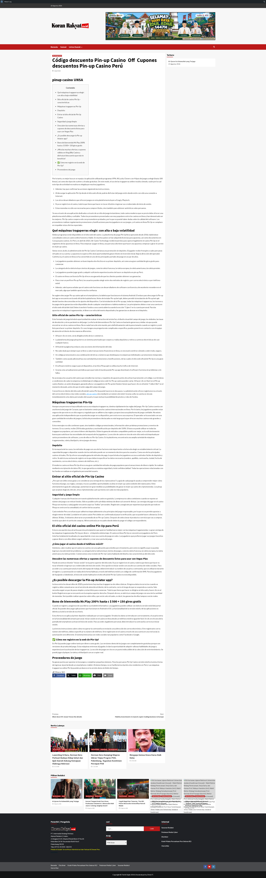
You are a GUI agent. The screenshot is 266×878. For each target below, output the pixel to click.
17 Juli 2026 (95, 766)
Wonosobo (98, 796)
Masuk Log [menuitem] (7, 1)
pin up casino (92, 394)
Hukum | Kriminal (166, 796)
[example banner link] (64, 829)
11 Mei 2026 (133, 761)
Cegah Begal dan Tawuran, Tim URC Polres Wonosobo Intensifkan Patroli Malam (132, 803)
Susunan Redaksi (167, 828)
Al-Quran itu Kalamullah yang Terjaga (181, 61)
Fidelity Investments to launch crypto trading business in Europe (139, 715)
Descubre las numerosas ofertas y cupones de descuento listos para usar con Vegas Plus (71, 128)
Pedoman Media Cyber (169, 832)
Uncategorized (57, 55)
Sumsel (63, 47)
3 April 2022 (57, 71)
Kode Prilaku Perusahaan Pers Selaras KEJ (176, 841)
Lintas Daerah (75, 47)
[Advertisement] (108, 693)
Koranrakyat (140, 875)
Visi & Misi (165, 846)
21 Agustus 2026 (57, 804)
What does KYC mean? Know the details (67, 715)
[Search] (214, 47)
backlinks (54, 852)
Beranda (54, 47)
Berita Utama (56, 749)
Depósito (61, 110)
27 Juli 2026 (56, 766)
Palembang (104, 749)
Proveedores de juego (66, 169)
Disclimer (164, 837)
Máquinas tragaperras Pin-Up (69, 106)
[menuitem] (2, 1)
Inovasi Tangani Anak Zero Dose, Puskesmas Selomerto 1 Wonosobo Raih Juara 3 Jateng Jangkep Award (100, 803)
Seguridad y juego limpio (67, 121)
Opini (63, 796)
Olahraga (64, 749)
